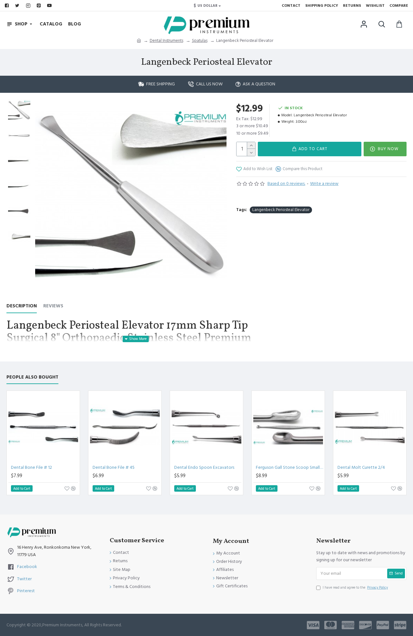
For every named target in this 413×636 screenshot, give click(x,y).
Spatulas (199, 40)
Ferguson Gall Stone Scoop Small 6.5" (289, 467)
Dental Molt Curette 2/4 (361, 467)
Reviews (53, 306)
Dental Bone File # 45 (114, 467)
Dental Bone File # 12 (31, 467)
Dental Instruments (166, 40)
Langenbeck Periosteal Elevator (280, 210)
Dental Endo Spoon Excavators (204, 467)
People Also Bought (32, 377)
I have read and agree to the (355, 587)
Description (21, 306)
